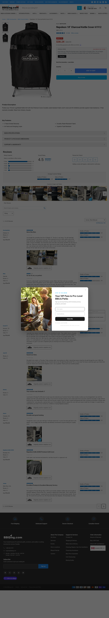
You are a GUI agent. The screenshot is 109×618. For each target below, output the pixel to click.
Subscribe (70, 319)
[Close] (85, 290)
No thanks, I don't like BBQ (61, 323)
